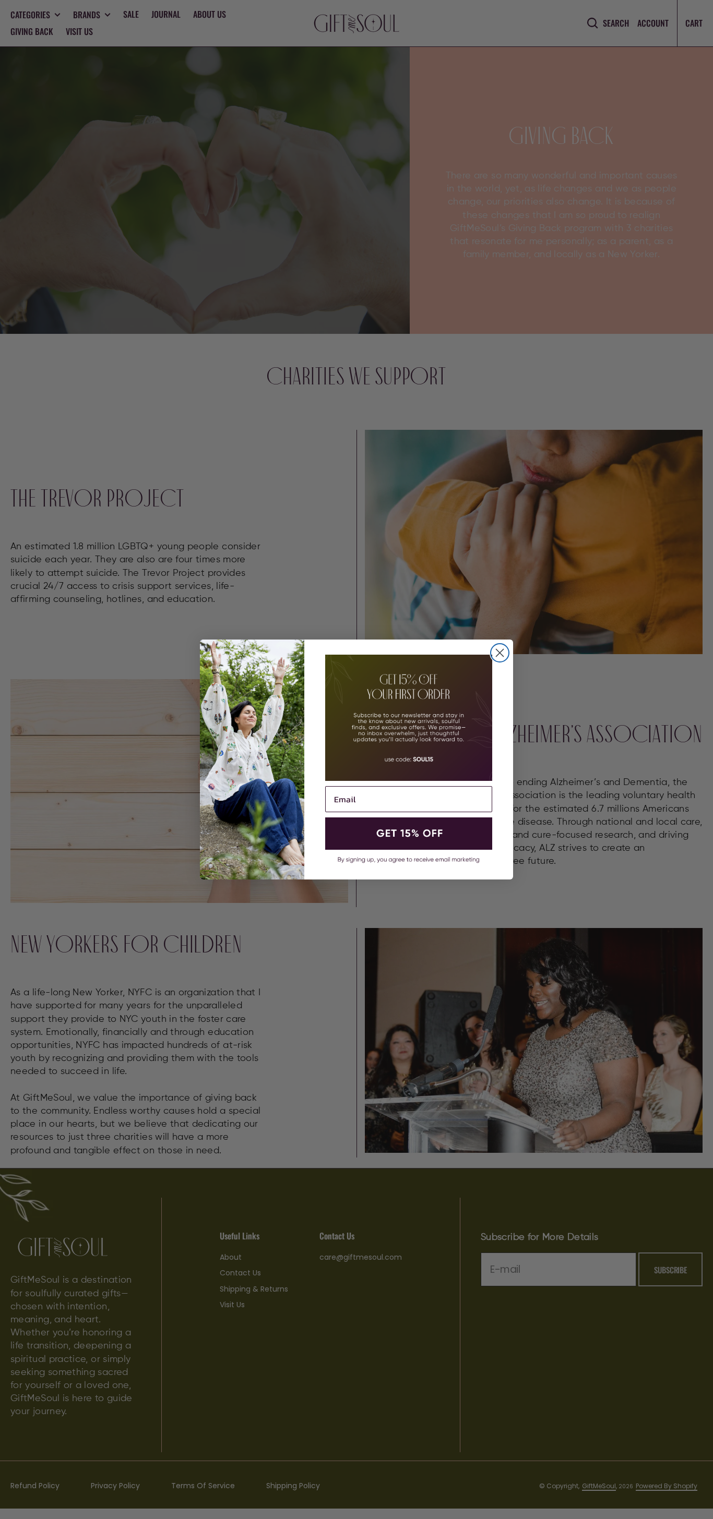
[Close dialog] (500, 653)
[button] (408, 833)
